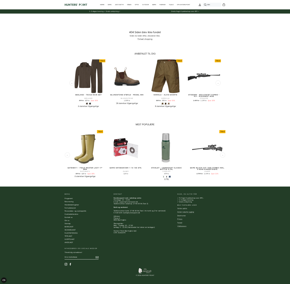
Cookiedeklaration (71, 214)
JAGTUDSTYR (119, 4)
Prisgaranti (69, 198)
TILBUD (171, 4)
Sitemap (68, 224)
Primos (179, 219)
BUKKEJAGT (69, 227)
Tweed (179, 223)
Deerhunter (181, 216)
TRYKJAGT (68, 236)
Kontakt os (69, 217)
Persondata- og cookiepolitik (75, 211)
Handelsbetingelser (72, 205)
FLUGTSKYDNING (71, 233)
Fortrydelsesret (70, 208)
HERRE (102, 4)
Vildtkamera (181, 226)
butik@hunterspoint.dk (131, 213)
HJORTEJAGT (70, 239)
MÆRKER (163, 4)
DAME (109, 4)
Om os (67, 220)
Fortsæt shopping (145, 39)
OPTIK (137, 4)
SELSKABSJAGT (70, 230)
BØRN (154, 4)
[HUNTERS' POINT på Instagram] (66, 264)
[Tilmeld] (97, 257)
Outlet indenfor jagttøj (185, 212)
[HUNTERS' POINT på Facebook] (70, 264)
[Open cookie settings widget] (4, 280)
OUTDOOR (145, 4)
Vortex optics (182, 208)
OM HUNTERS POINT (183, 4)
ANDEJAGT (69, 242)
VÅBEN (129, 4)
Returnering (69, 202)
